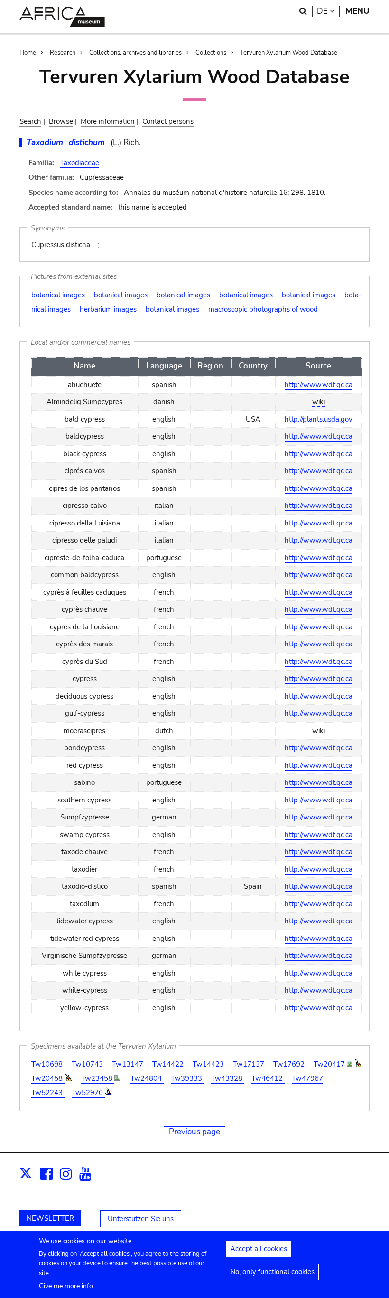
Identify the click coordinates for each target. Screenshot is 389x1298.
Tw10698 (48, 1064)
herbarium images (108, 309)
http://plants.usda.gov (318, 419)
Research (62, 52)
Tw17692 (289, 1064)
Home (27, 52)
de (328, 11)
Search (30, 121)
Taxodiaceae (79, 162)
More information (108, 121)
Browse (61, 121)
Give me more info (66, 1285)
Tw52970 (88, 1092)
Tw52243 (48, 1092)
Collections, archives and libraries (135, 52)
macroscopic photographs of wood (263, 309)
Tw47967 (307, 1078)
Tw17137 (249, 1064)
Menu (357, 11)
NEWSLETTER (50, 1218)
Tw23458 (97, 1078)
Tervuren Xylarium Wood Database (288, 52)
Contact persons (168, 121)
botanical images (58, 295)
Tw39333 (187, 1078)
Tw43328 (227, 1078)
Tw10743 (88, 1064)
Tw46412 (268, 1078)
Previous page (194, 1131)
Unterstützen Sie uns (141, 1219)
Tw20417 (330, 1064)
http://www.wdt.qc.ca (318, 384)
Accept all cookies (258, 1248)
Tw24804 (147, 1078)
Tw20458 (48, 1078)
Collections (210, 52)
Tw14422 (168, 1064)
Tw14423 (209, 1064)
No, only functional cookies (272, 1272)
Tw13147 (128, 1064)
